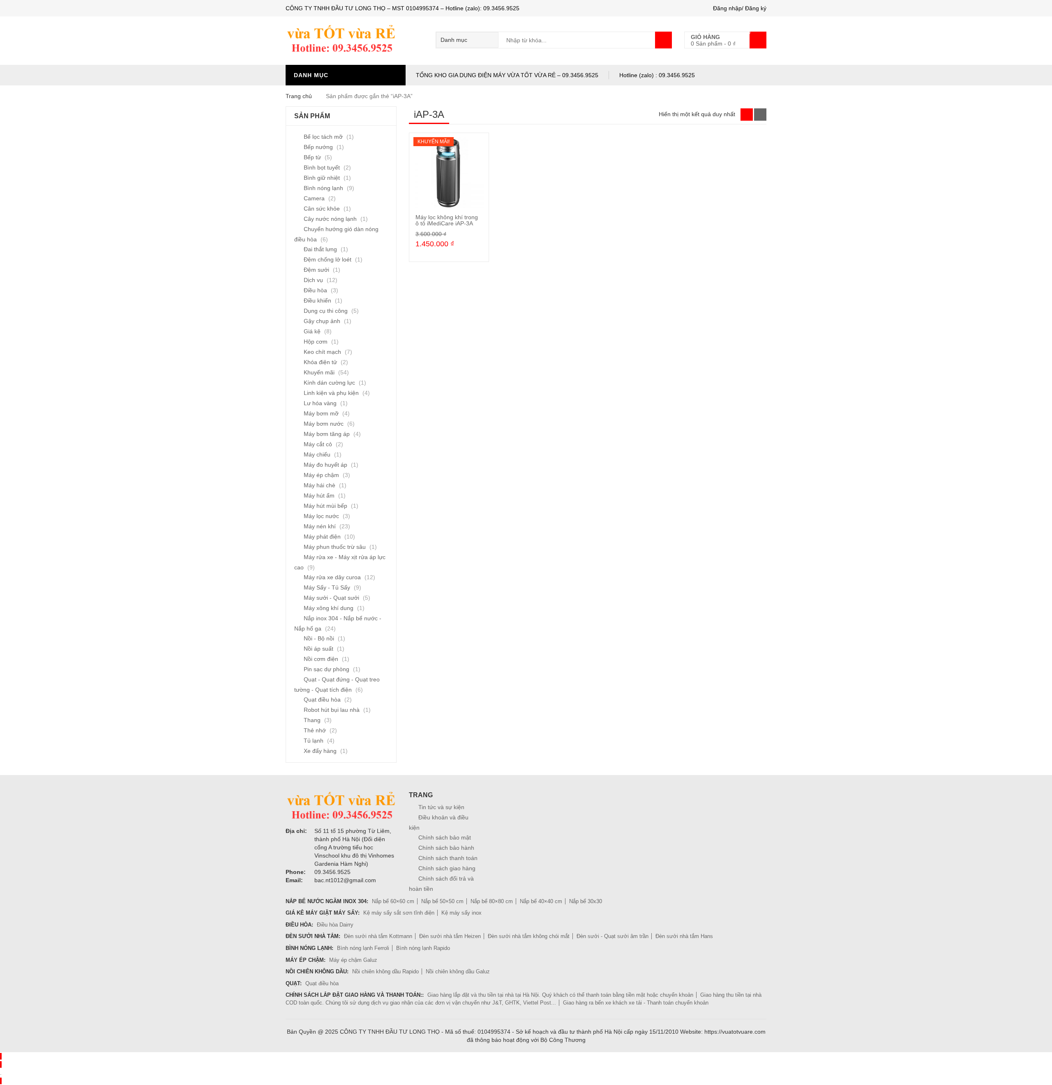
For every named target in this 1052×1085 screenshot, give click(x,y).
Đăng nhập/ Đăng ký (739, 8)
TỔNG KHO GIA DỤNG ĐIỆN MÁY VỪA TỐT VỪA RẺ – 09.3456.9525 (507, 75)
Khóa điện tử (320, 362)
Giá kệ (312, 331)
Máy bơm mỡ (321, 413)
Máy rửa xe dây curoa (332, 577)
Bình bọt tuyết (322, 167)
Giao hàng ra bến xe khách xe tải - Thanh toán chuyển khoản (635, 1003)
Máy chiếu (317, 454)
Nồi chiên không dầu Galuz (458, 971)
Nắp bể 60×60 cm (393, 901)
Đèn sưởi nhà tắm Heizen (450, 936)
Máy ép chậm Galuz (353, 960)
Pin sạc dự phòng (326, 669)
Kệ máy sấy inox (461, 913)
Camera (314, 198)
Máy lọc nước (321, 516)
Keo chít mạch (322, 352)
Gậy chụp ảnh (322, 321)
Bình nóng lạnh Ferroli (363, 948)
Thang (312, 720)
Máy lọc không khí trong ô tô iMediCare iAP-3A (446, 220)
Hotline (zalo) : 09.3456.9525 (657, 75)
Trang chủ (299, 96)
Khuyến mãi (319, 372)
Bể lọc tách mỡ (323, 136)
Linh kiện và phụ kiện (331, 393)
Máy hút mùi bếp (325, 505)
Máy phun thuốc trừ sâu (335, 547)
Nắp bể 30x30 (585, 901)
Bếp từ (312, 157)
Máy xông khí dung (328, 608)
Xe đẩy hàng (320, 751)
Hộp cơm (316, 341)
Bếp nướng (318, 147)
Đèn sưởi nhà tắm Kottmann (378, 936)
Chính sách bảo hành (446, 847)
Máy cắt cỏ (318, 444)
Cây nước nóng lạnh (330, 219)
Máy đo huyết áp (325, 464)
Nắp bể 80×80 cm (492, 901)
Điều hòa (315, 290)
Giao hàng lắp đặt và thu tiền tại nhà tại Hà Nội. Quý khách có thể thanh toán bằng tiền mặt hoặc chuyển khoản (560, 995)
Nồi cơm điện (321, 659)
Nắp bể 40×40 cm (541, 901)
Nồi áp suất (318, 648)
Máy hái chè (319, 485)
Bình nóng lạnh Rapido (423, 948)
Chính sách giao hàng (446, 868)
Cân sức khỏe (322, 208)
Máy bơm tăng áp (327, 434)
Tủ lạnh (313, 740)
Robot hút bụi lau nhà (332, 710)
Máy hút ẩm (319, 495)
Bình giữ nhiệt (322, 177)
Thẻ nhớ (315, 730)
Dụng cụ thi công (326, 310)
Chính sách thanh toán (448, 858)
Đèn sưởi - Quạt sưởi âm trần (612, 936)
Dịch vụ (313, 280)
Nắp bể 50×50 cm (442, 901)
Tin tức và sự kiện (441, 807)
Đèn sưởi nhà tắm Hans (684, 936)
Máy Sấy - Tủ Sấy (327, 587)
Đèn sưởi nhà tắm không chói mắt (529, 936)
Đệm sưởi (316, 269)
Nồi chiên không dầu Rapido (385, 971)
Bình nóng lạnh (323, 188)
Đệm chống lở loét (327, 259)
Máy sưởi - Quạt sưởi (331, 597)
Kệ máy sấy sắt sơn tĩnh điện (398, 913)
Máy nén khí (320, 526)
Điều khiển (317, 300)
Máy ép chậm (321, 475)
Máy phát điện (322, 536)
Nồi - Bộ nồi (319, 638)
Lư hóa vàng (320, 403)
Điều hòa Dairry (335, 925)
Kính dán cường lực (329, 382)
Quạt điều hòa (322, 699)
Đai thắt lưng (320, 249)
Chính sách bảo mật (444, 837)
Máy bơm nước (324, 423)
